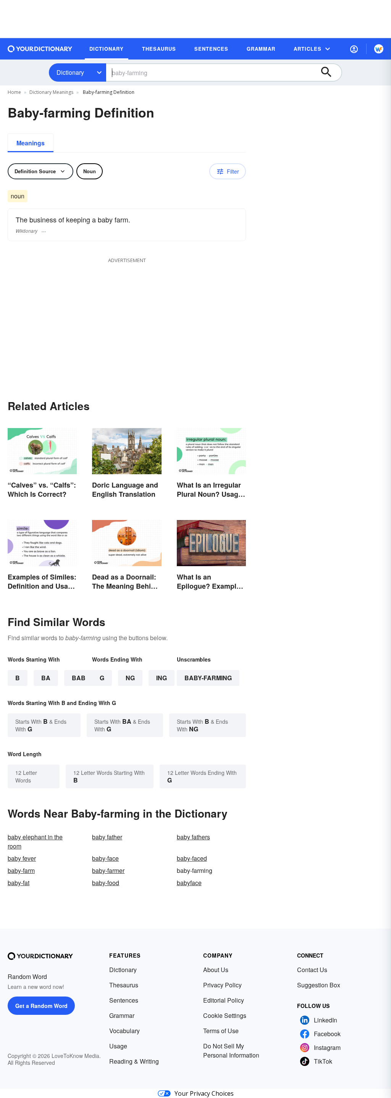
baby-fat (18, 882)
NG (130, 677)
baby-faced (192, 858)
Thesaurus (123, 984)
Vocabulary (124, 1030)
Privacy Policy (222, 984)
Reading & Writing (134, 1061)
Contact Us (312, 969)
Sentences (123, 1000)
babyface (189, 882)
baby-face (105, 858)
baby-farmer (108, 870)
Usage (118, 1046)
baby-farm (21, 870)
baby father (107, 836)
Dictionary (70, 72)
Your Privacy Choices (204, 1093)
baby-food (105, 882)
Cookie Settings (224, 1015)
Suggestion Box (318, 984)
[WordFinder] (378, 48)
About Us (215, 969)
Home (14, 92)
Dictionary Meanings (51, 92)
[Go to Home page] (40, 48)
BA (45, 677)
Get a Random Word (41, 1005)
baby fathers (193, 836)
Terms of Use (221, 1030)
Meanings (30, 142)
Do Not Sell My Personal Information (231, 1050)
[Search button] (329, 72)
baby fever (22, 858)
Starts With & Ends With (40, 725)
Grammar (121, 1015)
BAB (79, 677)
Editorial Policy (223, 1000)
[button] (354, 49)
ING (161, 677)
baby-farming (208, 677)
